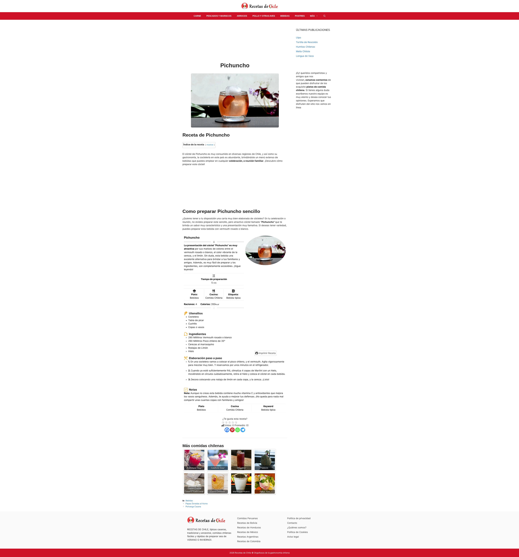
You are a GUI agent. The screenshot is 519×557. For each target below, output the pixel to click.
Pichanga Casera (193, 506)
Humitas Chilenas (305, 46)
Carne (197, 16)
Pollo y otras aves (263, 16)
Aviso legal (293, 536)
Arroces (242, 16)
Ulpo (298, 37)
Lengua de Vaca (305, 56)
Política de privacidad (299, 518)
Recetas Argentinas (247, 536)
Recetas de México (247, 532)
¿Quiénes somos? (296, 527)
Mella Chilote (303, 51)
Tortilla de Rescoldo (307, 42)
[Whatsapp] (237, 429)
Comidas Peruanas (247, 518)
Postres (300, 16)
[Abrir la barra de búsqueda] (324, 16)
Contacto (292, 523)
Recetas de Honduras (249, 527)
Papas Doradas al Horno (197, 503)
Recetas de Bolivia (247, 523)
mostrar (210, 145)
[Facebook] (227, 429)
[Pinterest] (232, 429)
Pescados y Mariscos (218, 16)
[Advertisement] (235, 41)
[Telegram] (242, 429)
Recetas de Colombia (248, 541)
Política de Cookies (297, 532)
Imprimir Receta (267, 353)
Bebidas (285, 16)
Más (312, 16)
